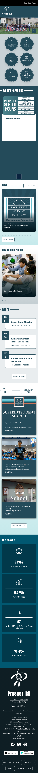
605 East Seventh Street (19, 700)
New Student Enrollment (13, 291)
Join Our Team (30, 3)
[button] (29, 173)
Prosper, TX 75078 (19, 702)
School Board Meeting (21, 322)
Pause (19, 176)
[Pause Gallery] (34, 31)
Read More (9, 430)
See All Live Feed (28, 391)
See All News (30, 186)
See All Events (19, 377)
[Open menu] (34, 12)
